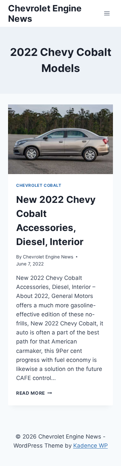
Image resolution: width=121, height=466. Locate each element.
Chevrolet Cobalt (39, 185)
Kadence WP (90, 445)
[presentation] (60, 139)
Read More (34, 393)
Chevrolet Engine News (48, 256)
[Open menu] (106, 13)
